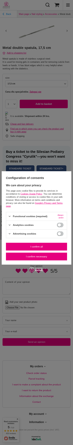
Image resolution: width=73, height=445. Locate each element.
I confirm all (36, 246)
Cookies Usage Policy (31, 193)
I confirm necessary (36, 256)
